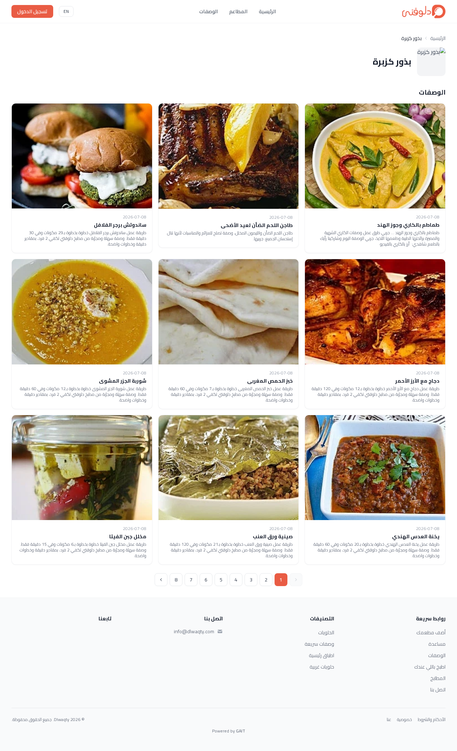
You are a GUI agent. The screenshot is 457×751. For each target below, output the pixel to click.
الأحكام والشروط (432, 719)
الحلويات (326, 632)
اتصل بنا (438, 689)
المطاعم (238, 11)
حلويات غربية (322, 666)
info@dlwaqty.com (194, 631)
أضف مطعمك (431, 632)
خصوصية (404, 719)
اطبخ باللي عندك (430, 666)
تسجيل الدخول (32, 11)
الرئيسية (267, 11)
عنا (389, 719)
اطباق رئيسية (321, 655)
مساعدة (437, 644)
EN (66, 11)
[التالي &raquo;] (161, 579)
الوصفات (208, 11)
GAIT (240, 731)
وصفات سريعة (319, 644)
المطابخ (438, 678)
